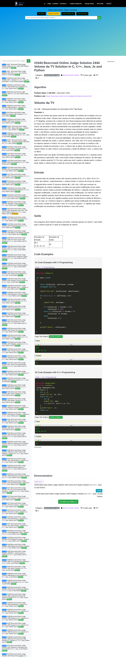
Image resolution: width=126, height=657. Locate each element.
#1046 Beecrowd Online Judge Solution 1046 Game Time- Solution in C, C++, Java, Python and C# (14, 357)
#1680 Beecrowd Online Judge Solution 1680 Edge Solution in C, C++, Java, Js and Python (15, 134)
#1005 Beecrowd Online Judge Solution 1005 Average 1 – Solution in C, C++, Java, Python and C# (14, 100)
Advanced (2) (82, 13)
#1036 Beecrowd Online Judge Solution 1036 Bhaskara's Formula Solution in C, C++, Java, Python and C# (15, 294)
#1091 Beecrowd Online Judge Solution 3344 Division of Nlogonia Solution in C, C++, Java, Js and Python (15, 589)
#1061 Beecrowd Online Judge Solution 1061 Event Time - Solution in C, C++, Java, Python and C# (14, 421)
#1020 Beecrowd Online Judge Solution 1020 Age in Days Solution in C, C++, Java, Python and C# (14, 203)
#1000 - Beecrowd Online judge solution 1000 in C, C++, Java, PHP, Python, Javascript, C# (15, 66)
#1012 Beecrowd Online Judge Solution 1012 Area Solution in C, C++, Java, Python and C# (15, 162)
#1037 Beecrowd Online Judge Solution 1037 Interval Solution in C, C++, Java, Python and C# (14, 301)
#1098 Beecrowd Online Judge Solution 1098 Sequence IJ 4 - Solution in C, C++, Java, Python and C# (15, 631)
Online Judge (89, 3)
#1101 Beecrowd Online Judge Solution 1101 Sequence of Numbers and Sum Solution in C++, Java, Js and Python (15, 648)
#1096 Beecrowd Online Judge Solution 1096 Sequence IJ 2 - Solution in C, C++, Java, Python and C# (15, 618)
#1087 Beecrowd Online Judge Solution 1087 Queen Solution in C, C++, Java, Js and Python (14, 568)
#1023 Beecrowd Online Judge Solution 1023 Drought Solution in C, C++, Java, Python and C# (15, 225)
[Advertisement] (63, 35)
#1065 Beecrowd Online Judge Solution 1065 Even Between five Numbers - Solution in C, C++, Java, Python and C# (15, 444)
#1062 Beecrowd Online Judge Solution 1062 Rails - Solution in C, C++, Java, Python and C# (14, 428)
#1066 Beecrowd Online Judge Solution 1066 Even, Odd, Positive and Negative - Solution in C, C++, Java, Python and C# (15, 452)
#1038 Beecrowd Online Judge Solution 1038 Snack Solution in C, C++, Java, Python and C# (14, 307)
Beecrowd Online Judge (52, 75)
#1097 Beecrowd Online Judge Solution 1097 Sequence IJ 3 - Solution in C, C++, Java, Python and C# (15, 625)
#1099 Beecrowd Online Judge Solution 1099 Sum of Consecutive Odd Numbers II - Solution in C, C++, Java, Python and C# (15, 639)
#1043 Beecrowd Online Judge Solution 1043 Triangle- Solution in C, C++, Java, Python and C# (15, 337)
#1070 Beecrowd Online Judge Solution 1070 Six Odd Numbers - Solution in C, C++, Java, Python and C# (15, 482)
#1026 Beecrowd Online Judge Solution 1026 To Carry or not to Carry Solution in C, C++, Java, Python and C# (14, 240)
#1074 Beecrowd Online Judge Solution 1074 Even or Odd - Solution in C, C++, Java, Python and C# (15, 511)
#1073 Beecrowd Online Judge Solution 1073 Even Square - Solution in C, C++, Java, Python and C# (15, 504)
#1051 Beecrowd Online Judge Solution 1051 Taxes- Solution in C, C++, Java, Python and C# (14, 393)
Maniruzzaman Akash (71, 75)
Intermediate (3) (68, 13)
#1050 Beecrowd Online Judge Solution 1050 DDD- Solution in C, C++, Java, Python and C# (14, 386)
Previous (39, 482)
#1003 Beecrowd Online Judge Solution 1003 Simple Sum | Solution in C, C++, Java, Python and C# (15, 86)
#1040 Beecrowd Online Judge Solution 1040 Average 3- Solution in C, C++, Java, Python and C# (15, 314)
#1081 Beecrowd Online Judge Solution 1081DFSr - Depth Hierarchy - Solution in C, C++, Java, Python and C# (14, 554)
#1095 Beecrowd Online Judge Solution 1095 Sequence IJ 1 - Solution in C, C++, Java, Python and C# (15, 611)
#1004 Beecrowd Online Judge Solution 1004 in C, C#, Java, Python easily (15, 93)
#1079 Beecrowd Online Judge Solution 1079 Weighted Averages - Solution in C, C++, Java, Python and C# (15, 539)
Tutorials (63, 3)
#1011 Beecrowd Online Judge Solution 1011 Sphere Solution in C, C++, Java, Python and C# (14, 155)
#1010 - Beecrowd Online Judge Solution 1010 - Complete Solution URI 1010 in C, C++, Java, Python (15, 141)
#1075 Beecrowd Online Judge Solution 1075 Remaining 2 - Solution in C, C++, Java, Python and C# (15, 518)
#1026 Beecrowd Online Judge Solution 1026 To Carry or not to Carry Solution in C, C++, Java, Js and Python (14, 249)
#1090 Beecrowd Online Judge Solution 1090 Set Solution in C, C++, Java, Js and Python (15, 582)
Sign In (109, 3)
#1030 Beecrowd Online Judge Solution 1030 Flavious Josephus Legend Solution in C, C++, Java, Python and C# (14, 257)
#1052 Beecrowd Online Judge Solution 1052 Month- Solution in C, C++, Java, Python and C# (14, 400)
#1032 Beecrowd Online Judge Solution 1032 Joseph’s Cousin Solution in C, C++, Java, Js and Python (15, 280)
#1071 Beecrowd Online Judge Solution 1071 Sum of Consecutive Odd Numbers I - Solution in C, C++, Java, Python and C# (15, 490)
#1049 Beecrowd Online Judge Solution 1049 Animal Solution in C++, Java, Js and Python (15, 379)
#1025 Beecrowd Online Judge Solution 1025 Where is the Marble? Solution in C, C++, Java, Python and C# (15, 232)
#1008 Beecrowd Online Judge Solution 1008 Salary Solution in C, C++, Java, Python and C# (14, 121)
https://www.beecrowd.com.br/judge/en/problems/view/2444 (68, 96)
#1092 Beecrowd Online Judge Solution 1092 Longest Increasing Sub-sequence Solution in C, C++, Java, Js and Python (15, 596)
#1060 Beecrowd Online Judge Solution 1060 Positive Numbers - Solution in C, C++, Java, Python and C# (15, 414)
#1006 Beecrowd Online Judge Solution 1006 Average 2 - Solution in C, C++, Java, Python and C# (14, 107)
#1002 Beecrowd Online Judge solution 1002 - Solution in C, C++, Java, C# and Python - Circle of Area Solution (15, 79)
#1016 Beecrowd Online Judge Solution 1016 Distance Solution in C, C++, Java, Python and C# (15, 182)
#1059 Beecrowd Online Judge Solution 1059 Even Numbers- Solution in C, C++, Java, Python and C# (15, 407)
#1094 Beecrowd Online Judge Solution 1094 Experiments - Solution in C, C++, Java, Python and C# (15, 604)
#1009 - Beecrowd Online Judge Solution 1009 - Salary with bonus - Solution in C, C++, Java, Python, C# (15, 127)
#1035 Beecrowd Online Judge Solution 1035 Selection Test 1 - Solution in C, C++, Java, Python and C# (15, 287)
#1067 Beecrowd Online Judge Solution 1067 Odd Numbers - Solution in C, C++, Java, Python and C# (15, 460)
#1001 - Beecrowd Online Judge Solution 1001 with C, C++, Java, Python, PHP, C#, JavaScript (14, 73)
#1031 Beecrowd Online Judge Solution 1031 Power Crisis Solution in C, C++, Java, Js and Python (14, 273)
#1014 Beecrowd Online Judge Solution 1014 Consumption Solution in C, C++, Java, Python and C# (15, 169)
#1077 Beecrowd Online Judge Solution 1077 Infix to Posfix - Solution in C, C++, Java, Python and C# (15, 525)
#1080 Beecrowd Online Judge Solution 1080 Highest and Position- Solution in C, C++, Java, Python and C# (15, 546)
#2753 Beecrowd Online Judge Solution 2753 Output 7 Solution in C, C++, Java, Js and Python (15, 148)
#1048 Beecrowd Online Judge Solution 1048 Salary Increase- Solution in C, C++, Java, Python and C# (15, 373)
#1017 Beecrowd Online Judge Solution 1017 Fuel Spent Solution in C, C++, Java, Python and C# (15, 176)
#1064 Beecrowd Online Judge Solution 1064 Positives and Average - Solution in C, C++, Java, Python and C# (14, 435)
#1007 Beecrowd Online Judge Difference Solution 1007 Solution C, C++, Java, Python (14, 114)
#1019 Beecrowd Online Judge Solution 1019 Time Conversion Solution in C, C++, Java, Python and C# (15, 196)
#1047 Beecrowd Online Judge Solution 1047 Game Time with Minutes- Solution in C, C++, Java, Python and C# (14, 365)
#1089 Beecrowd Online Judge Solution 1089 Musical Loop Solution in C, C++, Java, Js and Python (15, 575)
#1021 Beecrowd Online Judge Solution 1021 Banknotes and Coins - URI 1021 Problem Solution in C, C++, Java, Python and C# (14, 211)
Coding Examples (75, 3)
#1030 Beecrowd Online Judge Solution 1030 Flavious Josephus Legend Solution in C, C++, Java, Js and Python (14, 266)
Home (49, 3)
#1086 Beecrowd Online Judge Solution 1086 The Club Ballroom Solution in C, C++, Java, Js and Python (15, 561)
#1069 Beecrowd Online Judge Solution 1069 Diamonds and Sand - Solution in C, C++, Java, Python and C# (15, 475)
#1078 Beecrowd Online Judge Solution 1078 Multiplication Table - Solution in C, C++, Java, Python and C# (15, 532)
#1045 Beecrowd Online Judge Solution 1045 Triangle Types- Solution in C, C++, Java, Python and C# (15, 350)
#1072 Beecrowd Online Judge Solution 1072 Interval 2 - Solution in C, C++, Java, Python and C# (15, 498)
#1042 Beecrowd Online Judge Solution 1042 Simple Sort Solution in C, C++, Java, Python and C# (14, 330)
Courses (55, 3)
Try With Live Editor (55, 336)
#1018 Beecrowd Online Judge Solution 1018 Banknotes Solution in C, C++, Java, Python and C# (15, 189)
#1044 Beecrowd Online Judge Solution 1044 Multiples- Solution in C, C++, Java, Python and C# (15, 344)
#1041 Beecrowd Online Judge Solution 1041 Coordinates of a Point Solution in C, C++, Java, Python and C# (14, 322)
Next (98, 490)
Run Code (100, 3)
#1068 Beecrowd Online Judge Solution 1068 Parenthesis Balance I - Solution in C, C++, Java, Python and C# (14, 468)
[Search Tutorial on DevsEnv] (45, 3)
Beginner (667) (53, 13)
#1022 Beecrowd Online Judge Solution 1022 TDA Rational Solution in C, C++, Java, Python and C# (15, 218)
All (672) (41, 13)
